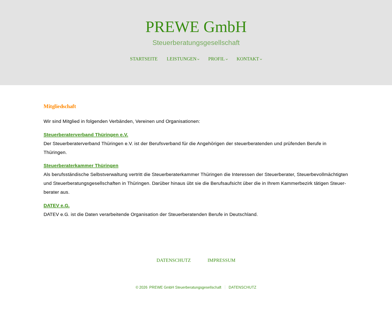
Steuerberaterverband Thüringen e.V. (86, 134)
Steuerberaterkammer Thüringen (81, 165)
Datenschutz (174, 260)
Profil (216, 58)
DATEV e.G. (57, 205)
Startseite (144, 58)
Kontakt (248, 58)
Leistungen (181, 58)
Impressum (221, 260)
